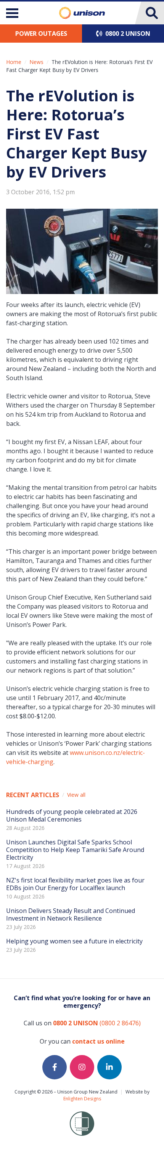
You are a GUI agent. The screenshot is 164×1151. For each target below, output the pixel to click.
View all (76, 794)
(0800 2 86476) (97, 1023)
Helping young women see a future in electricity (74, 941)
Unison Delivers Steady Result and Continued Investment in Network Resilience (70, 914)
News (36, 62)
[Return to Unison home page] (82, 13)
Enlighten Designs (82, 1098)
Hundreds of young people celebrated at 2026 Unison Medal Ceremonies (71, 815)
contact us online (98, 1041)
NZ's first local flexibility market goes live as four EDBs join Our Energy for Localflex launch (75, 884)
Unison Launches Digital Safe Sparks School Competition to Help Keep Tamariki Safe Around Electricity (75, 850)
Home (13, 62)
